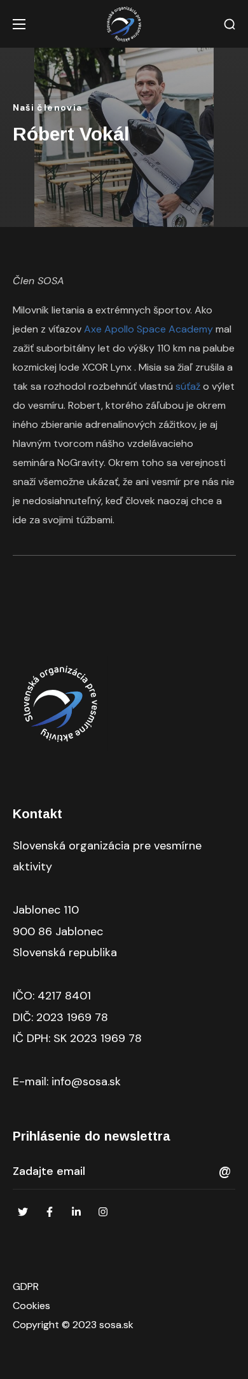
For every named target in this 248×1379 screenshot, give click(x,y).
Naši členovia (48, 107)
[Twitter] (23, 1212)
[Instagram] (103, 1212)
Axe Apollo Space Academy (148, 329)
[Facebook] (49, 1212)
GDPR (26, 1286)
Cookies (31, 1305)
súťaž (188, 386)
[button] (229, 24)
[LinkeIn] (76, 1212)
